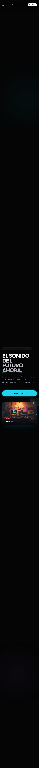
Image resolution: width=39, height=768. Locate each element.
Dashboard (32, 4)
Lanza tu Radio (20, 393)
